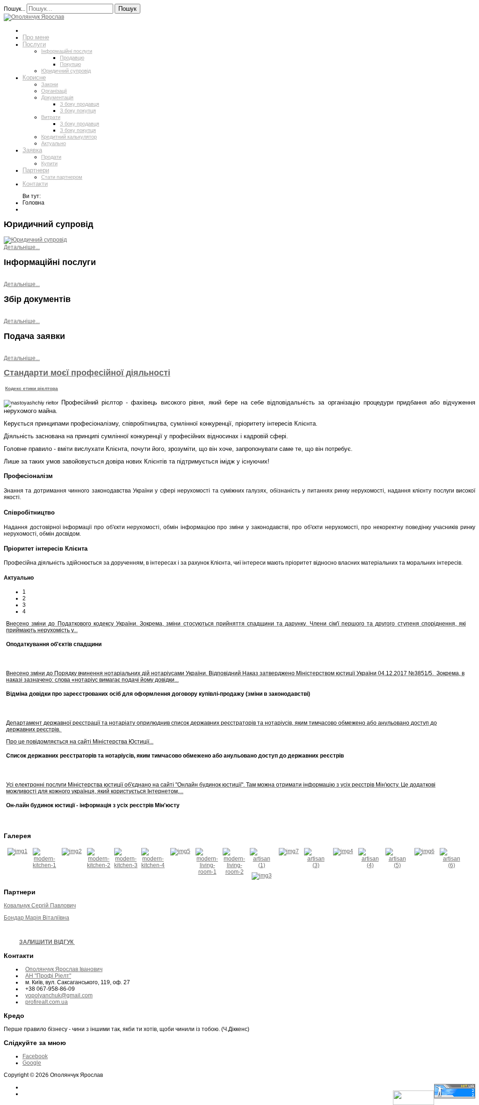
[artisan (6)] (451, 865)
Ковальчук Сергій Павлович (40, 905)
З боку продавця (79, 104)
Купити (49, 163)
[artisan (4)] (370, 865)
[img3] (262, 875)
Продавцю (72, 57)
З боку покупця (78, 110)
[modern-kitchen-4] (153, 865)
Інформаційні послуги (66, 51)
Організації (54, 91)
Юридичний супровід (66, 71)
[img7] (289, 851)
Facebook (35, 1056)
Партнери (35, 170)
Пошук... (14, 9)
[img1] (17, 851)
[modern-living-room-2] (234, 872)
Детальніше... (22, 247)
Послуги (34, 44)
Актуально (53, 143)
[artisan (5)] (397, 865)
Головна (33, 30)
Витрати (50, 117)
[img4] (343, 851)
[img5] (180, 851)
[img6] (424, 851)
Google (31, 1063)
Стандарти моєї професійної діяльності (87, 372)
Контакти (35, 183)
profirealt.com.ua (46, 1002)
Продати (51, 157)
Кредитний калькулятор (69, 137)
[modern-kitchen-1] (44, 865)
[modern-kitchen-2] (98, 865)
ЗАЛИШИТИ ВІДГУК (47, 942)
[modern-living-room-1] (207, 872)
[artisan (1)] (261, 865)
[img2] (72, 851)
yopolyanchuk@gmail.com (59, 995)
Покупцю (70, 64)
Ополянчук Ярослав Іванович (63, 969)
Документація (57, 97)
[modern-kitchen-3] (126, 865)
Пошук (127, 8)
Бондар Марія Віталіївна (36, 917)
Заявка (32, 150)
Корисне (34, 77)
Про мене (35, 37)
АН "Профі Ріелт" (48, 975)
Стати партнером (61, 177)
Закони (49, 84)
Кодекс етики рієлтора (31, 388)
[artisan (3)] (315, 865)
